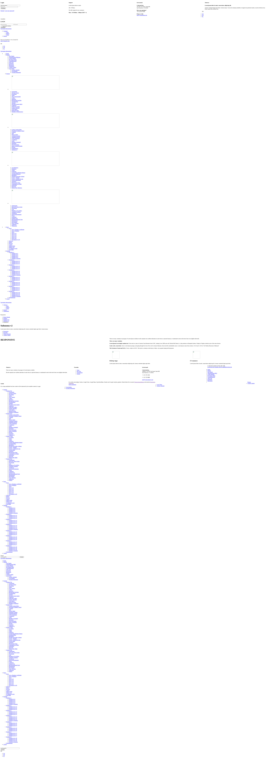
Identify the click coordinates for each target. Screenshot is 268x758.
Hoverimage (11, 476)
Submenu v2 (6, 321)
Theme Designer (7, 334)
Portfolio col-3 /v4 (13, 526)
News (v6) (11, 492)
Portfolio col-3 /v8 (13, 548)
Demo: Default (6, 317)
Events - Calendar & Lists (14, 448)
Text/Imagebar (12, 402)
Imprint (78, 373)
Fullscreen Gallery (13, 407)
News (7, 482)
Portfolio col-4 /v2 (13, 518)
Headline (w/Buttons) (13, 412)
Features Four (9, 458)
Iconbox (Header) (13, 408)
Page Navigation (12, 430)
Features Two (6, 319)
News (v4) (11, 490)
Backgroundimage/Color (14, 474)
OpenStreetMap (12, 443)
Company (5, 31)
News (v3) (11, 489)
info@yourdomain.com (142, 15)
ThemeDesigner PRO (212, 373)
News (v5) (11, 491)
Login (10, 426)
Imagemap (11, 428)
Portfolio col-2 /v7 (13, 542)
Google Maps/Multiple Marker (15, 442)
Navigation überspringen (6, 28)
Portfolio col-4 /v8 (13, 549)
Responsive (5, 331)
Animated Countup (13, 421)
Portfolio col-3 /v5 (13, 533)
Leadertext (11, 471)
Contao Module (210, 374)
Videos (10, 440)
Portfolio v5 (8, 530)
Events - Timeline (13, 447)
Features (5, 318)
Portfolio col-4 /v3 (13, 523)
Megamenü (209, 380)
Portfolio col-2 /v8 (13, 547)
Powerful (5, 332)
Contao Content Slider (14, 414)
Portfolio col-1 (12, 508)
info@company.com (5, 41)
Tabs (10, 418)
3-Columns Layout (10, 503)
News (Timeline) (12, 485)
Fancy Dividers (12, 477)
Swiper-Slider (12, 450)
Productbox (11, 455)
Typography (11, 392)
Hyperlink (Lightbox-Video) (15, 416)
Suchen (2, 749)
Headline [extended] (13, 427)
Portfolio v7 (8, 540)
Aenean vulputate (160, 385)
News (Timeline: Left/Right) (15, 484)
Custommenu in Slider (14, 453)
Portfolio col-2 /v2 (13, 515)
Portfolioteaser (9, 552)
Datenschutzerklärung (139, 382)
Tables (10, 396)
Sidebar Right (9, 500)
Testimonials (6, 311)
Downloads (11, 462)
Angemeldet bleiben (6, 26)
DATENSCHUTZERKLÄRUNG (215, 367)
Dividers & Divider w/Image (15, 446)
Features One (9, 391)
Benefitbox (11, 445)
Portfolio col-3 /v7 (13, 543)
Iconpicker (209, 379)
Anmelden (3, 8)
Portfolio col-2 (12, 509)
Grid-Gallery (12, 409)
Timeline (11, 403)
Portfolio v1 (8, 506)
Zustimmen (71, 383)
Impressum (152, 382)
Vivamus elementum (70, 388)
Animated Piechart (13, 422)
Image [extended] (13, 431)
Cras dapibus (69, 387)
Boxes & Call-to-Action (14, 461)
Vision (7, 34)
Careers (7, 499)
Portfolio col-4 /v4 (13, 528)
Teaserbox (11, 451)
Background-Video (13, 452)
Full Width (8, 504)
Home (208, 369)
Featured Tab (12, 472)
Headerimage (12, 475)
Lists (10, 464)
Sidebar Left (9, 501)
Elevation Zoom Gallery (14, 404)
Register (2, 10)
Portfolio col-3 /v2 (13, 516)
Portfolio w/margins (13, 513)
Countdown (11, 424)
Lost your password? (9, 10)
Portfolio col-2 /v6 (13, 536)
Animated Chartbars (13, 466)
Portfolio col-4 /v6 (13, 539)
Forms (10, 438)
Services (8, 497)
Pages (4, 481)
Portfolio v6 (8, 535)
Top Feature (210, 372)
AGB (230, 367)
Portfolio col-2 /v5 (13, 531)
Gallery (10, 398)
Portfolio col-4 (12, 511)
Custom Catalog (6, 335)
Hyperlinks (11, 394)
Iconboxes (11, 441)
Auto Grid (209, 378)
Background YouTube (14, 401)
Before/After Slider (13, 457)
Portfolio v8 (8, 545)
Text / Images (12, 397)
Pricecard (11, 456)
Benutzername (4, 5)
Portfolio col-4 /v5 (13, 534)
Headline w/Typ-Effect (14, 465)
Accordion (11, 437)
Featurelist (11, 433)
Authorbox (11, 479)
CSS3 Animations (13, 423)
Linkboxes (11, 406)
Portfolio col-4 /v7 (13, 544)
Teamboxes (11, 467)
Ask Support (79, 372)
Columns (11, 417)
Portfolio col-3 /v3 (13, 521)
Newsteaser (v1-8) (13, 494)
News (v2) (11, 487)
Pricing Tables (12, 419)
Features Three (9, 436)
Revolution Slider (211, 375)
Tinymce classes (12, 393)
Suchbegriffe (3, 557)
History (7, 33)
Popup (10, 470)
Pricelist (10, 432)
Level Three (159, 384)
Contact (5, 553)
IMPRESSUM (226, 367)
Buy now (79, 371)
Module (209, 370)
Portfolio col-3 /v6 (13, 538)
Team (7, 32)
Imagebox (11, 399)
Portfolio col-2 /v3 (13, 520)
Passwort (3, 6)
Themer (249, 382)
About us (5, 304)
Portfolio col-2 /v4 (13, 525)
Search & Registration (14, 469)
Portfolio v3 (8, 519)
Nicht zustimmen (72, 384)
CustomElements (211, 377)
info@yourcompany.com (147, 379)
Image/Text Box (12, 411)
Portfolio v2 (8, 514)
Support (5, 36)
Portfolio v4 (8, 524)
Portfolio (5, 505)
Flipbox (10, 480)
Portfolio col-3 (12, 510)
